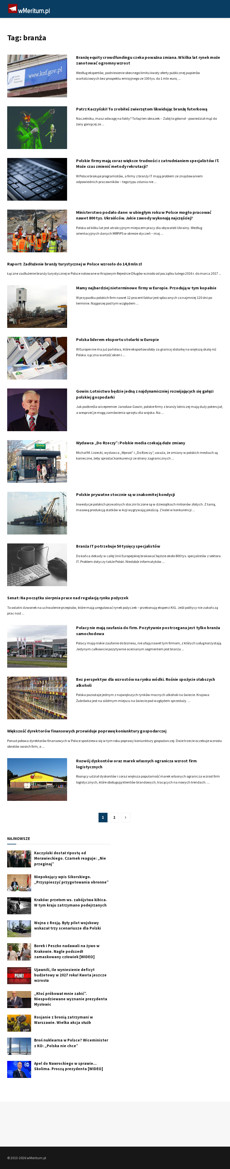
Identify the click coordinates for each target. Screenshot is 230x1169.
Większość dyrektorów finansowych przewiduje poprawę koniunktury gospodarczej (87, 731)
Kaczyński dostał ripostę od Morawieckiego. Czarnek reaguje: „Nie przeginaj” (70, 858)
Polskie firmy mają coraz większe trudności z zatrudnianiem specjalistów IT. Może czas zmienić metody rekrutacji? (147, 163)
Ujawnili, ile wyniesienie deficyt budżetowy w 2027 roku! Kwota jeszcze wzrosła (70, 975)
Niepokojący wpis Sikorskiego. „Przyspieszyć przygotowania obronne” (71, 879)
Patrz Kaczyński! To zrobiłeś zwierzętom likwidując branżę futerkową (141, 109)
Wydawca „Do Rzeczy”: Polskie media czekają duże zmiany (130, 443)
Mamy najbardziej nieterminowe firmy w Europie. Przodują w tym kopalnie (146, 288)
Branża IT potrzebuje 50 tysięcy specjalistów (118, 546)
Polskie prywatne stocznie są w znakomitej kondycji (125, 494)
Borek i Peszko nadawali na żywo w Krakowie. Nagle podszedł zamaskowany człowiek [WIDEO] (66, 951)
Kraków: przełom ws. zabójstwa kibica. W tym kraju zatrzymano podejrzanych (70, 902)
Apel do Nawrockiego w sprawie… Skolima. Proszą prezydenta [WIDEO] (68, 1066)
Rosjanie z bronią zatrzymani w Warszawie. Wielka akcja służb (63, 1020)
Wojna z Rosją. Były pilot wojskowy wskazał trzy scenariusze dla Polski (67, 925)
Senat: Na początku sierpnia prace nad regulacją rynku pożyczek (67, 597)
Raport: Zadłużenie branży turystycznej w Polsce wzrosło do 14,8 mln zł (74, 264)
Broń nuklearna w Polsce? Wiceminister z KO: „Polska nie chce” (71, 1043)
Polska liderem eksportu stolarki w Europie (117, 339)
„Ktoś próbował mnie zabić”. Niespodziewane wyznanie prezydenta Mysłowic (70, 999)
